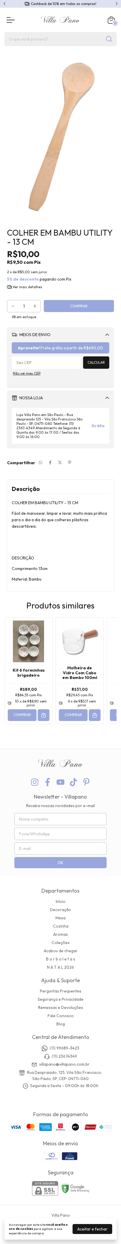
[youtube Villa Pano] (60, 782)
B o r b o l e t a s (60, 959)
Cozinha (60, 926)
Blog (60, 1024)
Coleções (61, 942)
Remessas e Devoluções (60, 1007)
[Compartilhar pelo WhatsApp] (40, 463)
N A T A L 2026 (60, 967)
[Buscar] (109, 38)
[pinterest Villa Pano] (86, 782)
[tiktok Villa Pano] (73, 782)
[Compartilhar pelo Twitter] (60, 463)
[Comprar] (43, 715)
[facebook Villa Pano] (47, 782)
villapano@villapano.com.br (64, 1064)
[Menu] (11, 20)
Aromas (60, 934)
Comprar (22, 714)
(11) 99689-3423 (64, 1048)
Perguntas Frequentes (60, 991)
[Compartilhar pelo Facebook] (50, 463)
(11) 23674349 (64, 1056)
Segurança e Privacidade (60, 999)
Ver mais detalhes (27, 287)
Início (60, 901)
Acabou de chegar (61, 950)
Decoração (60, 909)
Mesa (60, 918)
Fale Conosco (61, 1015)
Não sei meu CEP (27, 373)
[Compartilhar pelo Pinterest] (69, 463)
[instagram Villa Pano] (34, 782)
